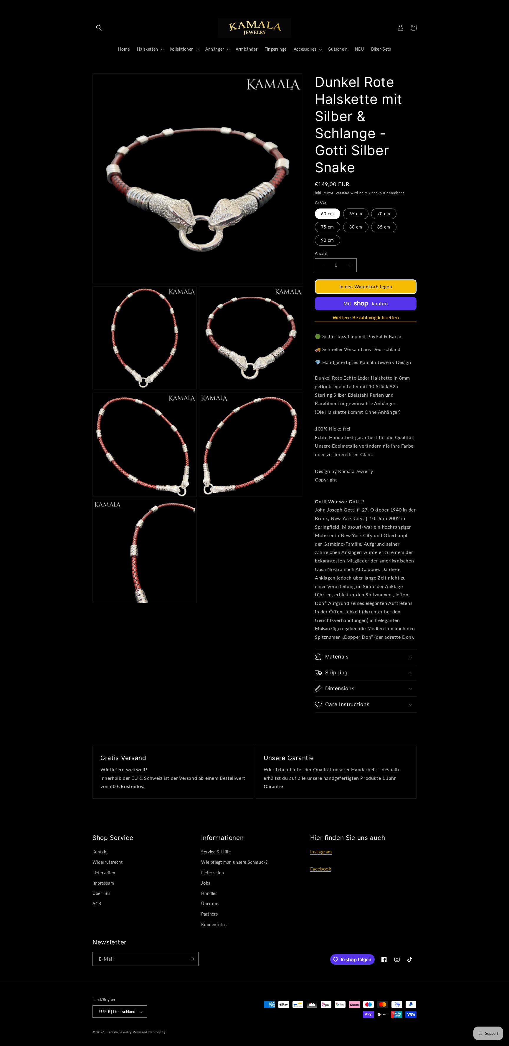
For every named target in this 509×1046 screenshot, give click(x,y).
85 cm (383, 226)
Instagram (321, 852)
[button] (98, 27)
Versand (342, 193)
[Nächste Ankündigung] (350, 6)
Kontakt (100, 852)
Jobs (205, 883)
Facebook (320, 868)
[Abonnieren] (191, 959)
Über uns (101, 893)
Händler (209, 893)
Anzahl (321, 253)
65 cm (355, 213)
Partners (209, 914)
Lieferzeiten (103, 872)
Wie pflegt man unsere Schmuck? (234, 862)
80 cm (355, 226)
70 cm (383, 213)
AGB (96, 903)
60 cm (327, 213)
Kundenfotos (214, 924)
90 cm (327, 240)
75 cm (327, 226)
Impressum (103, 883)
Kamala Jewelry (119, 1032)
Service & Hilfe (216, 852)
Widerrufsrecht (107, 862)
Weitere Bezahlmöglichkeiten (366, 317)
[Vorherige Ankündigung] (158, 6)
